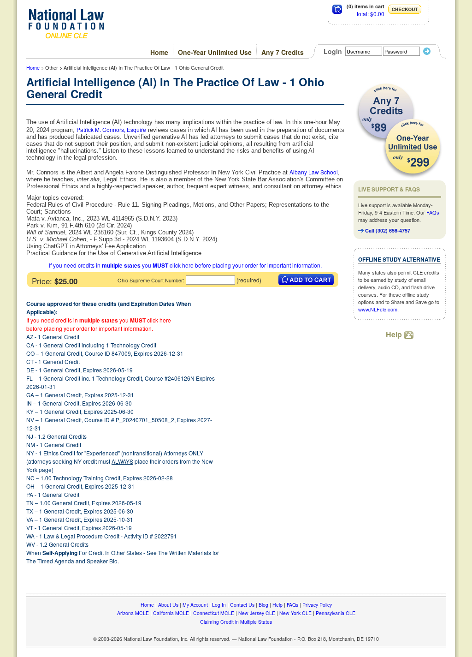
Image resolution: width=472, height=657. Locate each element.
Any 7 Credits (282, 52)
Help (395, 334)
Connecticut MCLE (213, 612)
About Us (168, 604)
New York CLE (295, 612)
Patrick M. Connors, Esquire (111, 129)
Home (159, 52)
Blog (263, 604)
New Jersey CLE (256, 612)
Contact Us (242, 604)
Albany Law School (313, 172)
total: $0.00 (370, 14)
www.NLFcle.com (377, 309)
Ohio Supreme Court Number (150, 280)
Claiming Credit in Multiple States (236, 621)
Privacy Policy (317, 604)
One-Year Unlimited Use (215, 52)
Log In (219, 604)
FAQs (432, 212)
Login (333, 51)
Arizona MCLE (133, 612)
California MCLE (171, 612)
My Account (195, 604)
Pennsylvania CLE (335, 612)
